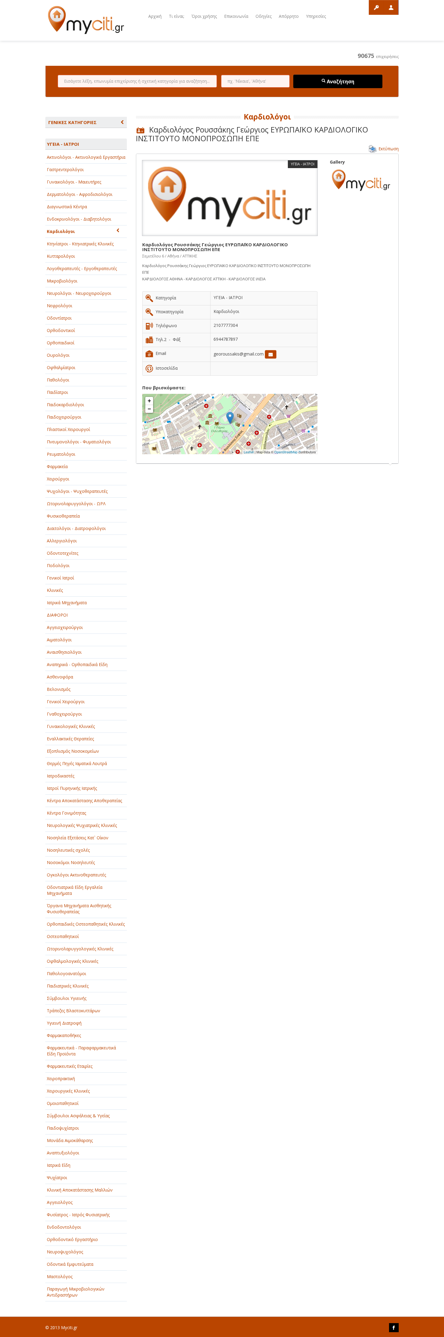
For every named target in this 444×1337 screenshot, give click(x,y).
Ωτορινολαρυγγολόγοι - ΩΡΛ (76, 503)
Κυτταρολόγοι (61, 256)
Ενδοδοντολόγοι (64, 1227)
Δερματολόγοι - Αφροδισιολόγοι (79, 194)
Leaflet (249, 451)
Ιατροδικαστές (60, 776)
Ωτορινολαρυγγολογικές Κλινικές (80, 949)
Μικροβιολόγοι (62, 281)
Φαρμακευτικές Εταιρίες (69, 1066)
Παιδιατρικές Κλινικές (67, 986)
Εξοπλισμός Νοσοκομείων (73, 751)
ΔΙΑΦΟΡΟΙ (57, 615)
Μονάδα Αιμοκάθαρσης (70, 1140)
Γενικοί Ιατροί (60, 578)
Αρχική (155, 16)
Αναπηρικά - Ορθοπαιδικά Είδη (77, 664)
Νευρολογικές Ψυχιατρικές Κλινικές (82, 825)
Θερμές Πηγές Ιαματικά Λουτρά (77, 763)
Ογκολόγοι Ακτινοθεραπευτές (76, 875)
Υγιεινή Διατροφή (64, 1023)
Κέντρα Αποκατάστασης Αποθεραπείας (84, 800)
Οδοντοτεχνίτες (62, 553)
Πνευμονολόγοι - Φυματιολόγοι (79, 442)
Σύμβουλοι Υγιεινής (66, 998)
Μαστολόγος (59, 1276)
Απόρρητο (289, 16)
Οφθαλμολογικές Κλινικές (72, 961)
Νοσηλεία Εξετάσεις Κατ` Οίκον (77, 838)
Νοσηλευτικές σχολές (68, 850)
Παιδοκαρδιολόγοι (65, 404)
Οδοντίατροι (59, 318)
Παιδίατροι (57, 392)
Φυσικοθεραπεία (63, 516)
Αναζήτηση (340, 81)
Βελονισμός (58, 689)
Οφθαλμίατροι (61, 367)
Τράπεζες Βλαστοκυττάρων (73, 1010)
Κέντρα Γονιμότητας (66, 813)
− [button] (149, 409)
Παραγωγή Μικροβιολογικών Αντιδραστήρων (76, 1292)
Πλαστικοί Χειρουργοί (68, 429)
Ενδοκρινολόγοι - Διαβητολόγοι (79, 219)
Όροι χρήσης (204, 16)
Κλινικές (55, 590)
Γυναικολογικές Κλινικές (71, 726)
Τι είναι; (176, 16)
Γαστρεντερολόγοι (65, 169)
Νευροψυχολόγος (65, 1252)
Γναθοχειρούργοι (64, 714)
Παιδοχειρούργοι (64, 417)
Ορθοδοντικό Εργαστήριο (72, 1239)
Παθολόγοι (58, 380)
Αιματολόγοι (59, 640)
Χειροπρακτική (61, 1078)
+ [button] (149, 400)
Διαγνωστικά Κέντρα (67, 206)
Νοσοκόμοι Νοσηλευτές (71, 862)
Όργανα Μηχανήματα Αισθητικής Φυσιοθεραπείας (79, 908)
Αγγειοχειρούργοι (65, 627)
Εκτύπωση (388, 149)
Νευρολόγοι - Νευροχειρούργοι (79, 293)
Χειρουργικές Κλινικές (68, 1091)
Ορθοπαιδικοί (60, 343)
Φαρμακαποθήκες (64, 1035)
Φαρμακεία (57, 466)
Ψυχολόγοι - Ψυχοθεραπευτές (77, 491)
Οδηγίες (264, 16)
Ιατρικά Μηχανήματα (67, 602)
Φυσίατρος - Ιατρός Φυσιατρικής (78, 1214)
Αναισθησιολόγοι (64, 652)
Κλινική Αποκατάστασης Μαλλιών (80, 1190)
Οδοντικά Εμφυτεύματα (70, 1264)
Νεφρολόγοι (59, 305)
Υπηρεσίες (316, 16)
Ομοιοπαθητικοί (63, 1103)
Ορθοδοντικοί (61, 330)
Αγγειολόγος (59, 1202)
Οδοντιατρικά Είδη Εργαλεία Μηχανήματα (74, 890)
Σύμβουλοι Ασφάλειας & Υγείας (78, 1115)
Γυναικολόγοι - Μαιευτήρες (74, 182)
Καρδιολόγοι (61, 231)
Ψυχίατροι (57, 1177)
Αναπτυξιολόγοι (63, 1153)
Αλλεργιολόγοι (62, 541)
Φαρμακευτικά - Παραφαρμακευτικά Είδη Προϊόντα (81, 1051)
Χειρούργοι (58, 479)
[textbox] (137, 81)
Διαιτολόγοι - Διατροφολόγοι (76, 528)
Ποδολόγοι (58, 565)
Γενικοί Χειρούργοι (66, 701)
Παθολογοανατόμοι (66, 973)
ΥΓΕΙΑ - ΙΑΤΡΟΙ (63, 144)
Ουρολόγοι (58, 355)
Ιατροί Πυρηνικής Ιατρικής (72, 788)
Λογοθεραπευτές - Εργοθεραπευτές (82, 268)
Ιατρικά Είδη (58, 1165)
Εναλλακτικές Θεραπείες (70, 739)
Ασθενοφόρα (60, 677)
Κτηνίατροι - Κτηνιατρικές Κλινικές (80, 244)
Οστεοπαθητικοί (63, 936)
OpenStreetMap (286, 451)
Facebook (394, 1327)
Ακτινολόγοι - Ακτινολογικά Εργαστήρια (86, 157)
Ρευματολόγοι (61, 454)
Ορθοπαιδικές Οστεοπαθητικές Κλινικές (86, 924)
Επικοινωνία (236, 16)
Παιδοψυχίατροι (63, 1128)
